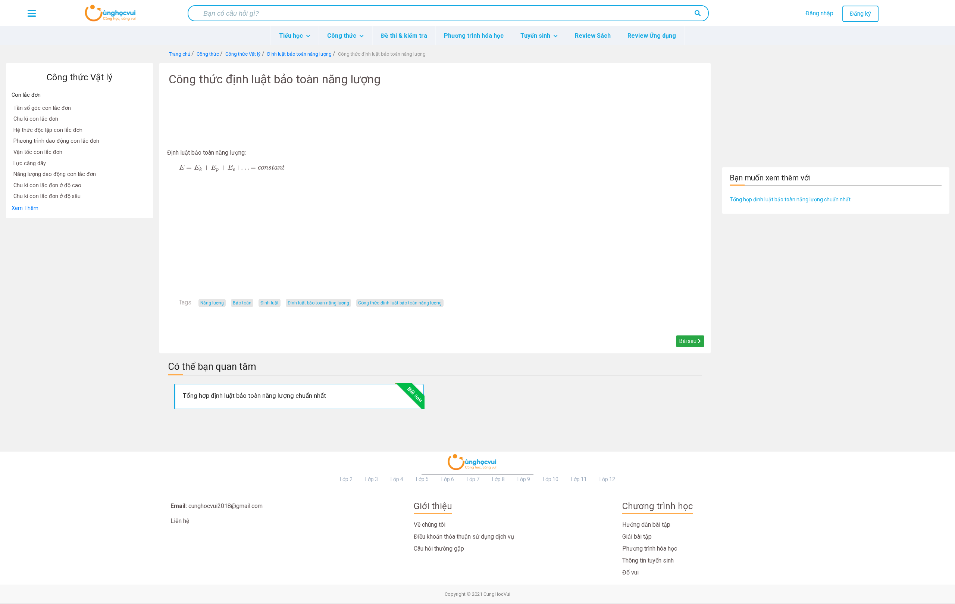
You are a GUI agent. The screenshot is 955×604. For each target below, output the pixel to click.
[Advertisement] (79, 331)
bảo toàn (242, 303)
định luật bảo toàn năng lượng (318, 303)
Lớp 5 (422, 479)
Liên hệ (179, 520)
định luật (269, 303)
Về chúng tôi (429, 524)
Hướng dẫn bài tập (646, 524)
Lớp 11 (579, 479)
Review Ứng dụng (651, 35)
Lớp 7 (473, 479)
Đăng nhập (819, 13)
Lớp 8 (498, 479)
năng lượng (212, 303)
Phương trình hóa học (474, 35)
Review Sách (593, 35)
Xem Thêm (25, 208)
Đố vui (630, 572)
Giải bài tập (637, 536)
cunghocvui (112, 16)
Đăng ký (860, 13)
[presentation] (232, 168)
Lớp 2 (346, 479)
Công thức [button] (342, 35)
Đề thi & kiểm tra (404, 35)
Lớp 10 (550, 479)
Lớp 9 (523, 479)
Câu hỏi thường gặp (439, 548)
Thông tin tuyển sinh (648, 560)
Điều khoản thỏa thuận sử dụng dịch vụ (464, 536)
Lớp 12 (607, 479)
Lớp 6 (447, 479)
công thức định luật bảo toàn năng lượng (400, 303)
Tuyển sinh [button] (536, 35)
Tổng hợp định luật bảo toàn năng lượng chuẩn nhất (790, 199)
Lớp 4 (397, 479)
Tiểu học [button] (291, 35)
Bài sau (688, 341)
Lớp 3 (371, 479)
